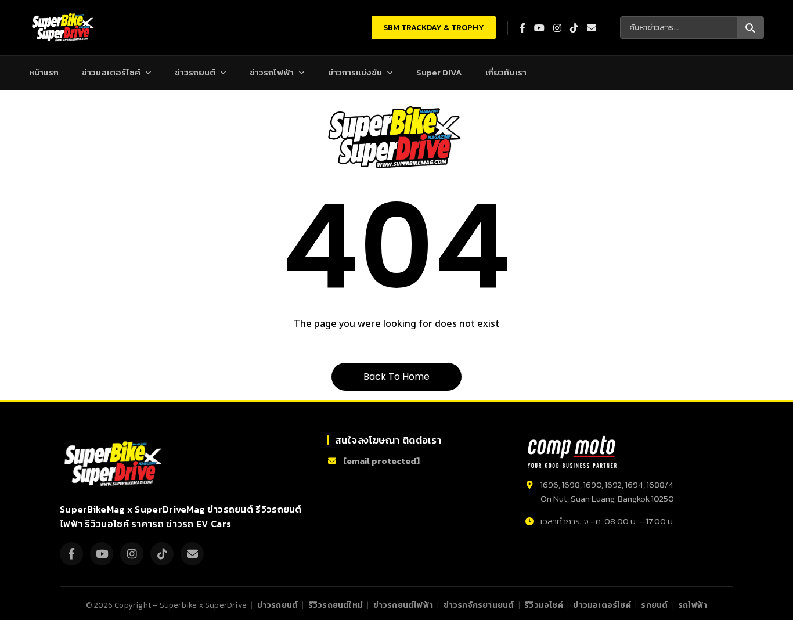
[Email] (192, 553)
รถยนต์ (654, 605)
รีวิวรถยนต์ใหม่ (335, 605)
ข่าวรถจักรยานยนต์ (479, 605)
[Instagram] (131, 553)
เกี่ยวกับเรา (506, 72)
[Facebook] (71, 553)
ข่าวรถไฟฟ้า (272, 72)
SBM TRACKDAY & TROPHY (433, 27)
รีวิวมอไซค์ (543, 605)
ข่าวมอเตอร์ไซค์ (111, 72)
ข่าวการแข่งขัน (355, 72)
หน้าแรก (44, 72)
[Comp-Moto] (572, 452)
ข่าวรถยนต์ (195, 72)
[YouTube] (101, 553)
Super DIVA (439, 72)
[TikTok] (162, 553)
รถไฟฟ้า (692, 605)
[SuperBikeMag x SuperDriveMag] (115, 464)
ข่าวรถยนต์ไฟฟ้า (403, 605)
